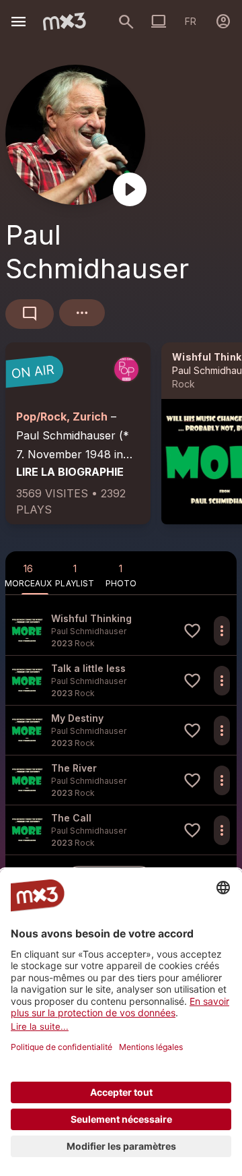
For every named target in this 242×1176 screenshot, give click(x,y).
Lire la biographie (70, 471)
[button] (121, 630)
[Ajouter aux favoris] (192, 631)
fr (190, 21)
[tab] (28, 572)
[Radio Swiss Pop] (126, 369)
